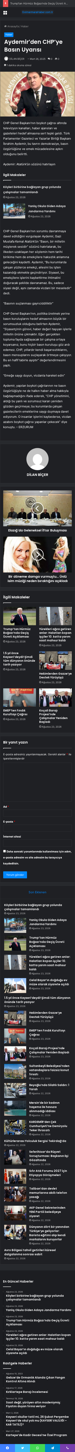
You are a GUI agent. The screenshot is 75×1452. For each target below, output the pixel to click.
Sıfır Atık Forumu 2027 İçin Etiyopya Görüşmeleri (48, 1173)
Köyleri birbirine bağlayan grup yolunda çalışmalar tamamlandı (33, 907)
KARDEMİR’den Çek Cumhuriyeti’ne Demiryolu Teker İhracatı (48, 1126)
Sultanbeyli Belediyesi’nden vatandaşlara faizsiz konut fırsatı (49, 1070)
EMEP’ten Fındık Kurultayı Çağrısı (15, 712)
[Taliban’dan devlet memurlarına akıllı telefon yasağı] (15, 1194)
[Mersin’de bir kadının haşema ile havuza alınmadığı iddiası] (15, 1108)
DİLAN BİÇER (16, 58)
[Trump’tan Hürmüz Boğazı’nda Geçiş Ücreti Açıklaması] (19, 616)
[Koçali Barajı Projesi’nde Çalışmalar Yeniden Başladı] (55, 697)
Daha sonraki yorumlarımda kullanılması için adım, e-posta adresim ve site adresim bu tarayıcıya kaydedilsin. (37, 857)
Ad (6, 806)
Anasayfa (13, 26)
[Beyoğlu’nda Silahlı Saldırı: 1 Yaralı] (15, 1090)
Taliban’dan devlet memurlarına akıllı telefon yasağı (48, 1193)
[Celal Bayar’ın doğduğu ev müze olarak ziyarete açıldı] (15, 985)
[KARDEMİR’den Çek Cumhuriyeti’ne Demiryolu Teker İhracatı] (15, 1127)
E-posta (9, 821)
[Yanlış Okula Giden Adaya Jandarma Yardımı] (14, 211)
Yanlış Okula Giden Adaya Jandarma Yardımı (48, 922)
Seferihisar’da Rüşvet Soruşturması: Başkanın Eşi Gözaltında (48, 1156)
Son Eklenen (37, 892)
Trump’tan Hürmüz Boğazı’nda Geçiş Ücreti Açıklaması (17, 633)
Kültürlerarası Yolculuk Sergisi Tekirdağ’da (35, 1141)
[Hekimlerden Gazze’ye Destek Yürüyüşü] (55, 660)
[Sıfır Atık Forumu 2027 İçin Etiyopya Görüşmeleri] (15, 1176)
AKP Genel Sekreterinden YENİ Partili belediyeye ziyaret (47, 1212)
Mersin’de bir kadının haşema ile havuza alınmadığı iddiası (44, 1107)
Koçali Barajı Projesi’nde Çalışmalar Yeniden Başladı (53, 716)
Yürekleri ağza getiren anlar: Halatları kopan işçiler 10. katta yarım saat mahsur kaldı (55, 634)
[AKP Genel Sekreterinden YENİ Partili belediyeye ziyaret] (15, 1213)
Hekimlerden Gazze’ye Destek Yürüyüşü (55, 675)
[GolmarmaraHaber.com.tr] (38, 12)
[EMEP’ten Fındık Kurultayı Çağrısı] (19, 697)
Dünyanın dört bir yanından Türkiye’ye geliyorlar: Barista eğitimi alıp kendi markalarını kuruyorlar (49, 1233)
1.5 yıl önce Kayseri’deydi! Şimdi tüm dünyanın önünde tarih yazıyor (19, 658)
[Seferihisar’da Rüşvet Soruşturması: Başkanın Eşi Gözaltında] (15, 1157)
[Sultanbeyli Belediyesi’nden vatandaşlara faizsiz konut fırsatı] (15, 1071)
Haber (25, 26)
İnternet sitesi (12, 836)
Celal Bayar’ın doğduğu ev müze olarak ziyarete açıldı (49, 982)
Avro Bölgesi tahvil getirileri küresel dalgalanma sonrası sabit (30, 1252)
